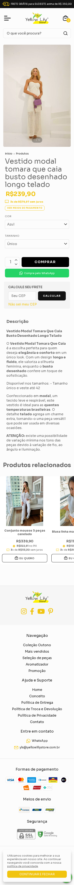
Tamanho (12, 235)
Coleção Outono (37, 645)
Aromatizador (37, 664)
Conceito (37, 696)
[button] (37, 273)
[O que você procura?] (65, 33)
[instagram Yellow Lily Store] (23, 611)
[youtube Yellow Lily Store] (41, 611)
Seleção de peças (37, 658)
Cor (8, 216)
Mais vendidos (37, 651)
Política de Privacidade (37, 715)
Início (8, 153)
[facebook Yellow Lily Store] (32, 611)
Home (37, 690)
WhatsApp (40, 741)
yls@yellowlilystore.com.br (40, 747)
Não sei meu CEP (22, 304)
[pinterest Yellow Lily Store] (50, 611)
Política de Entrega (37, 702)
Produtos (22, 153)
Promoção (37, 671)
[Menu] (8, 18)
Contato (37, 722)
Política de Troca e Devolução (37, 709)
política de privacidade (22, 866)
